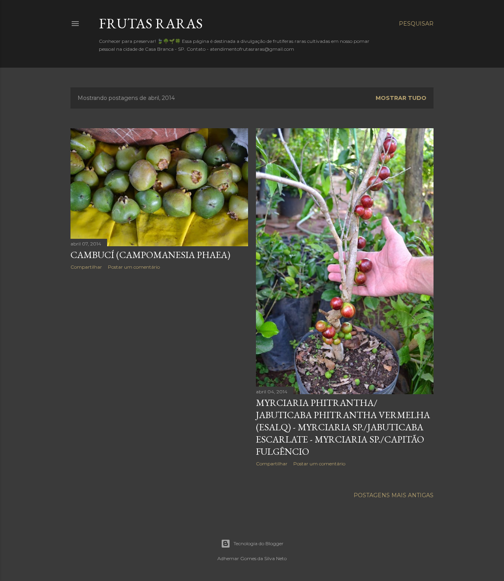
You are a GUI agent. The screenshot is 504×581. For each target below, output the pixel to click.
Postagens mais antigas (394, 495)
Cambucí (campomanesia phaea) (150, 255)
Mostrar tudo (401, 97)
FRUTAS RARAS (151, 23)
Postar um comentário (134, 267)
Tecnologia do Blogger (258, 543)
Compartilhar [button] (86, 267)
